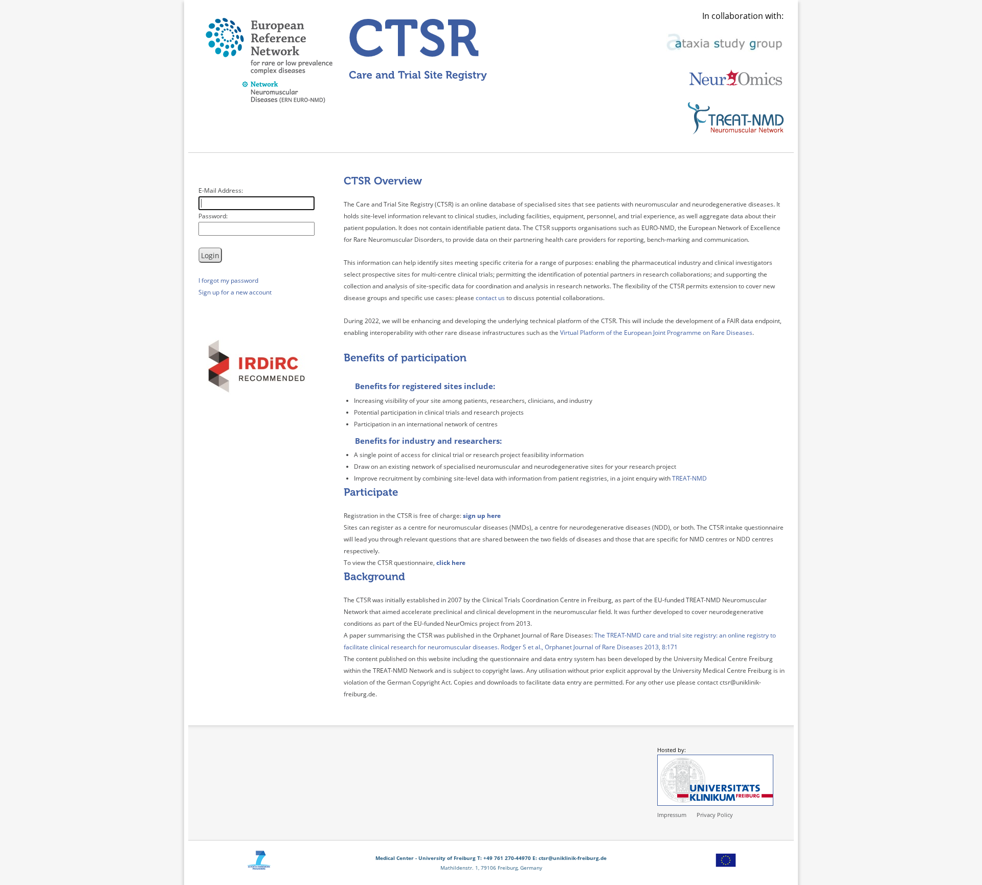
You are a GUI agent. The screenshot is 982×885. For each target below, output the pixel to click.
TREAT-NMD (689, 478)
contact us (490, 297)
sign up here (482, 515)
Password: (213, 216)
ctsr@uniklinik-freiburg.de (573, 857)
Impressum (671, 815)
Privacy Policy (715, 815)
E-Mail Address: (220, 190)
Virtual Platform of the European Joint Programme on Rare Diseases (656, 332)
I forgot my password (228, 280)
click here (450, 562)
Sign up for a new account (235, 292)
